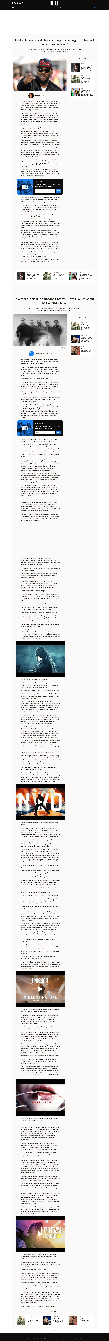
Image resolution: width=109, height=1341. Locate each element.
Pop (42, 7)
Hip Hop (59, 7)
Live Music (32, 7)
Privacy (64, 1339)
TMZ (54, 233)
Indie (49, 7)
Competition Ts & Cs (32, 1339)
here (54, 1306)
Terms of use (55, 1339)
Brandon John (39, 96)
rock (54, 294)
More (76, 7)
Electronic (86, 7)
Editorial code (45, 1339)
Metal (68, 7)
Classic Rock (20, 7)
